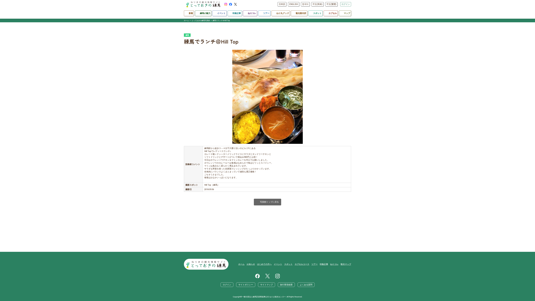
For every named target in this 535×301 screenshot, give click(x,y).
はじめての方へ (264, 264)
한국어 (305, 4)
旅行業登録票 (286, 284)
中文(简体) (317, 4)
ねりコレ (334, 264)
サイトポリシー (245, 284)
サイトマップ (266, 284)
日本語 (282, 4)
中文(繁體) (331, 4)
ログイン (345, 4)
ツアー (314, 264)
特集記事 (324, 264)
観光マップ (346, 264)
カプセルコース (302, 264)
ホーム (241, 264)
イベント (278, 264)
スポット (288, 264)
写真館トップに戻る (267, 202)
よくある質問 (306, 284)
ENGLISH (293, 4)
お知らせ (251, 264)
